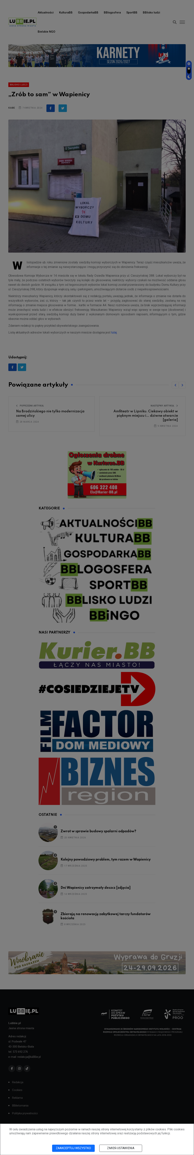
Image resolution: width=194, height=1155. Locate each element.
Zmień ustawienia (120, 1148)
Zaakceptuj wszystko (73, 1148)
